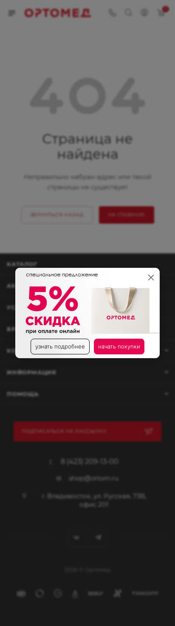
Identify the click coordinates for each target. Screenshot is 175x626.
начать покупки (119, 346)
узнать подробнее (60, 346)
